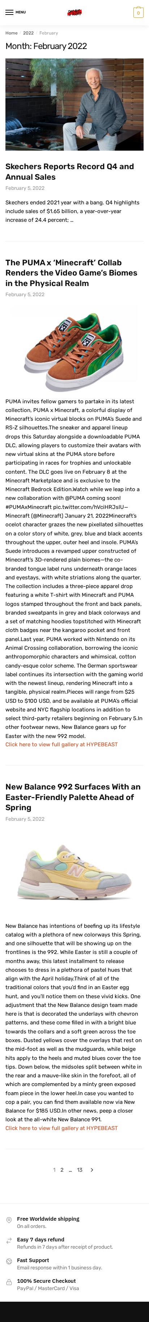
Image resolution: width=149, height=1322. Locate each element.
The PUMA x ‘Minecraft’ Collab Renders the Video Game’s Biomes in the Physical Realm (71, 273)
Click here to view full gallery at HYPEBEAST (61, 744)
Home (11, 33)
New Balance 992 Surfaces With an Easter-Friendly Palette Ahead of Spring (73, 797)
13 (79, 1170)
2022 (28, 33)
